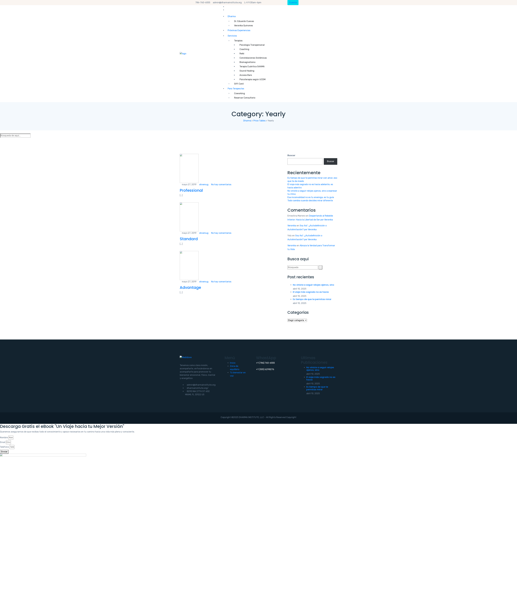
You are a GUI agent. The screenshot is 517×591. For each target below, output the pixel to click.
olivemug (203, 184)
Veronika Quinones (243, 25)
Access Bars (246, 75)
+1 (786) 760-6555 (265, 363)
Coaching (244, 49)
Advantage (190, 287)
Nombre (4, 437)
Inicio (232, 363)
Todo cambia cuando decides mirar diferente (310, 200)
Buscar (291, 155)
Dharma (232, 16)
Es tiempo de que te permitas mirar (312, 299)
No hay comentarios (221, 184)
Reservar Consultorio (244, 97)
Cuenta (293, 2)
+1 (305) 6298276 (265, 369)
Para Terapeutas (236, 88)
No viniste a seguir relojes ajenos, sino (313, 284)
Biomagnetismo (247, 62)
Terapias (238, 40)
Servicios (232, 35)
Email (2, 442)
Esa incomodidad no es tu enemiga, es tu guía (310, 197)
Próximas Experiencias (239, 30)
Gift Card (239, 83)
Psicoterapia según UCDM (253, 79)
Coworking (239, 93)
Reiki (242, 53)
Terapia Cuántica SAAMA (252, 66)
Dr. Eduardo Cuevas (244, 21)
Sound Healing (247, 71)
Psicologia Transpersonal (252, 45)
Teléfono (4, 447)
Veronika (291, 225)
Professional (191, 190)
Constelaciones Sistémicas (253, 58)
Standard (189, 239)
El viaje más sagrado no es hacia (311, 292)
